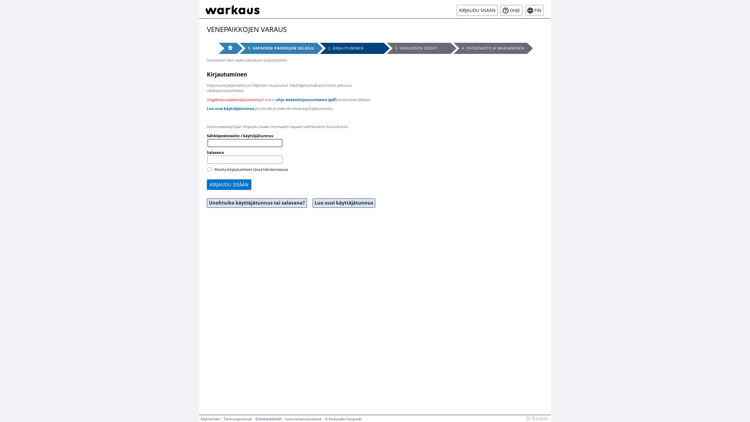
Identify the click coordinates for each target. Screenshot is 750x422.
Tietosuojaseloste (238, 419)
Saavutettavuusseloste (303, 419)
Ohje (515, 10)
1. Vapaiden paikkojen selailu (281, 48)
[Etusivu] (228, 48)
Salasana (215, 152)
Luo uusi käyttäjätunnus (230, 108)
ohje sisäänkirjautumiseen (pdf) (306, 99)
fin (537, 10)
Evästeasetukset (268, 419)
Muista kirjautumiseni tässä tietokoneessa (251, 169)
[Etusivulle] (232, 9)
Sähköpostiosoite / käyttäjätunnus (240, 135)
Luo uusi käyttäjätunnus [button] (344, 203)
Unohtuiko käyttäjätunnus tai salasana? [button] (257, 203)
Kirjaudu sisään (477, 10)
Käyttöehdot (210, 419)
